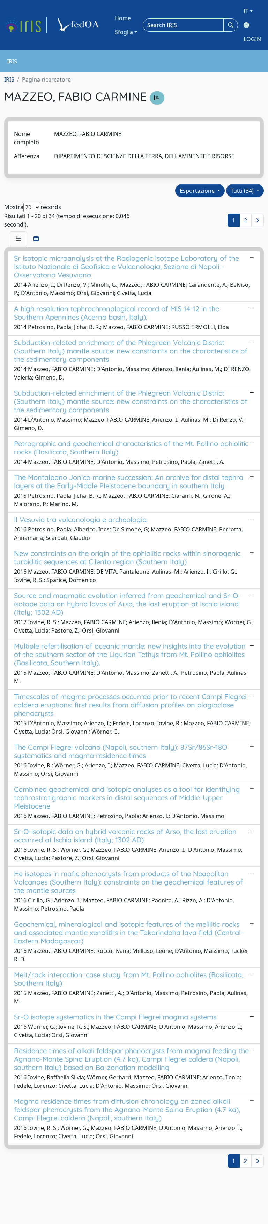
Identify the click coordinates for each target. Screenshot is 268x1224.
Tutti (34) (243, 190)
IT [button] (246, 11)
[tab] (18, 238)
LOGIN (252, 39)
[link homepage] (25, 25)
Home (123, 18)
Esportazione (198, 190)
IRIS (9, 79)
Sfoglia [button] (124, 32)
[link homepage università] (79, 25)
